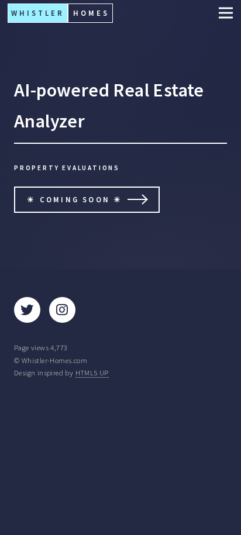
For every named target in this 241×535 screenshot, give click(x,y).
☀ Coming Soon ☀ (74, 199)
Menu (222, 13)
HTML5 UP (92, 372)
